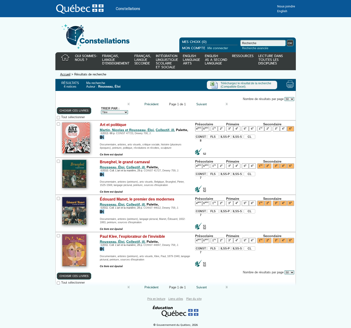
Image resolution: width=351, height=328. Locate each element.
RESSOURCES (243, 56)
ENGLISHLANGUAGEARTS (191, 60)
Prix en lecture (156, 299)
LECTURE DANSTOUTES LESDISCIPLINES (270, 60)
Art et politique (113, 124)
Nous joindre (286, 6)
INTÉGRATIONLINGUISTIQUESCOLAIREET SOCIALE (167, 60)
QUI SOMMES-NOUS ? (86, 58)
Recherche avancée (255, 48)
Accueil (65, 74)
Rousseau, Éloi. (112, 167)
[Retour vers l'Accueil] (65, 58)
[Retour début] (128, 104)
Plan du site (194, 299)
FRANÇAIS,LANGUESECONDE (142, 60)
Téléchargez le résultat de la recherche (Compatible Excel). (246, 85)
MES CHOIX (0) (194, 41)
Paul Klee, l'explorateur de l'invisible (132, 236)
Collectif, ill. (165, 130)
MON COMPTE (205, 48)
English (282, 11)
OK (290, 43)
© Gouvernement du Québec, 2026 (175, 325)
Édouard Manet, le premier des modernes (137, 199)
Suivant (201, 104)
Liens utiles (175, 299)
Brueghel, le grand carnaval (125, 162)
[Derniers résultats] (222, 104)
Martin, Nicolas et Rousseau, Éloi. (127, 130)
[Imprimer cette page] (290, 84)
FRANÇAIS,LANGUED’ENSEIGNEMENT (116, 60)
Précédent (151, 104)
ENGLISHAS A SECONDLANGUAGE (216, 60)
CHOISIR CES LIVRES (74, 110)
